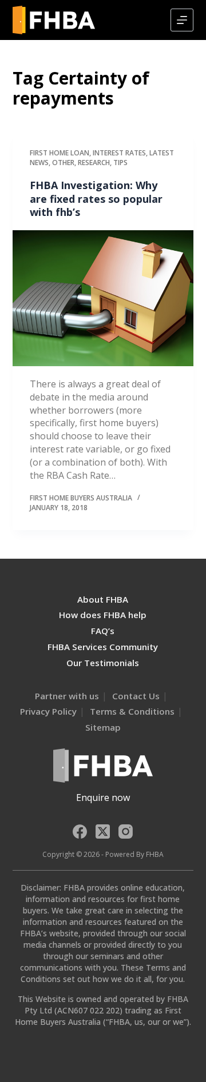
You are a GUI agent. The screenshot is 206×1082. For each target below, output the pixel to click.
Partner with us (67, 696)
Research (94, 162)
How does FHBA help (102, 614)
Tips (120, 162)
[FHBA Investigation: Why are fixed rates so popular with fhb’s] (103, 298)
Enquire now (103, 797)
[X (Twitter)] (103, 831)
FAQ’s (102, 630)
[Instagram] (125, 831)
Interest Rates (119, 153)
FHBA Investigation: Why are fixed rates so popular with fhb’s (96, 198)
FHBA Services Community (102, 646)
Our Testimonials (102, 662)
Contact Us (136, 696)
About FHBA (102, 599)
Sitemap (103, 727)
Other (63, 162)
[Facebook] (80, 831)
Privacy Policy (48, 711)
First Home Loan (59, 153)
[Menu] (182, 20)
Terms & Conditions (132, 711)
